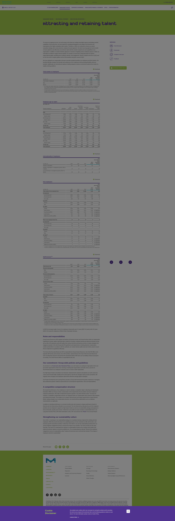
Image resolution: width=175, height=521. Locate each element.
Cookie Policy (95, 514)
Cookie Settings (73, 517)
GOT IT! (128, 511)
